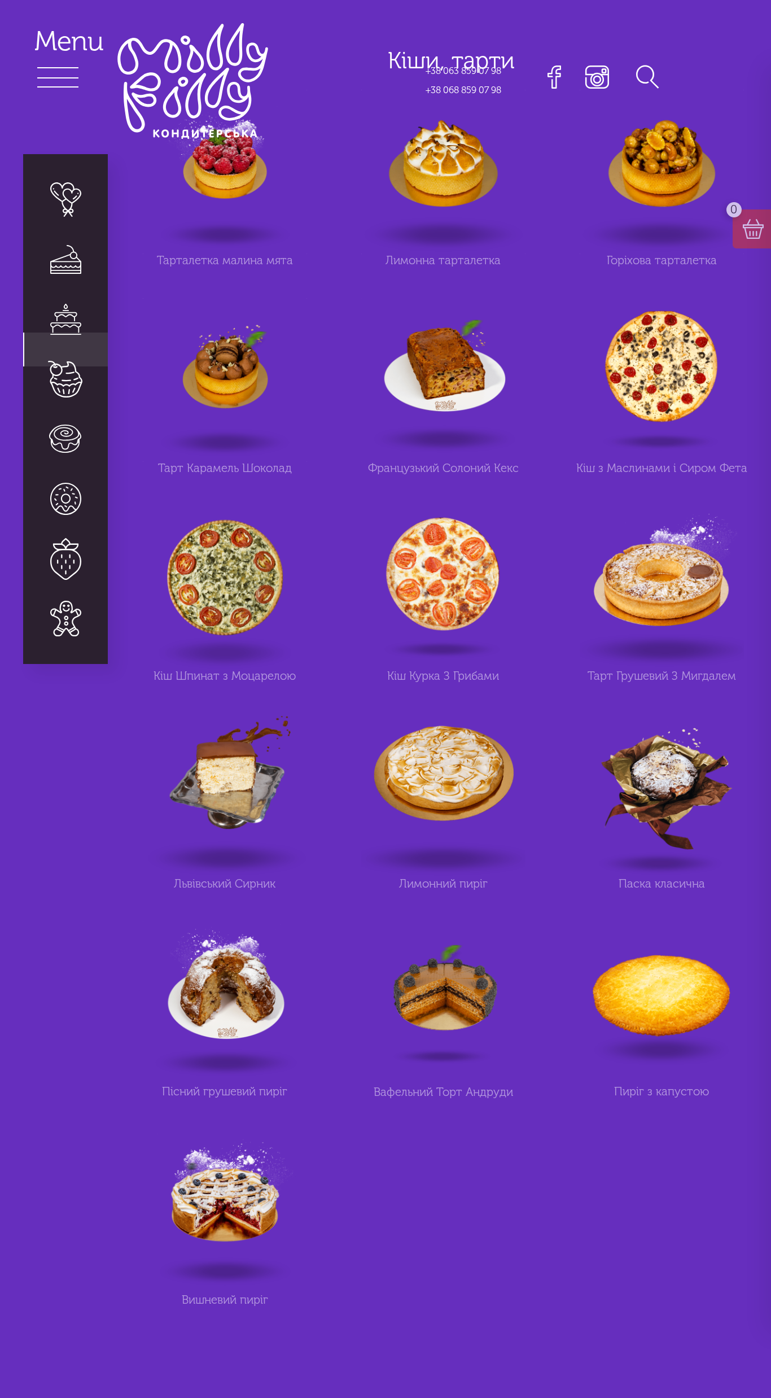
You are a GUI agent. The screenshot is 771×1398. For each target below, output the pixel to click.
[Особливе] (65, 558)
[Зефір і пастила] (65, 439)
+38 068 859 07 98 (463, 90)
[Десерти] (65, 379)
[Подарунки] (65, 618)
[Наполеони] (65, 259)
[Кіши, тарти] (65, 498)
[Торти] (65, 319)
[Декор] (65, 200)
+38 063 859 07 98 (463, 70)
